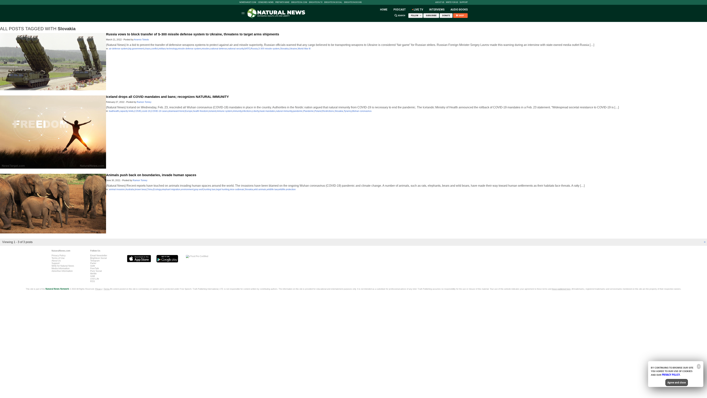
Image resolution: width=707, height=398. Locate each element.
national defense (218, 48)
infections (247, 111)
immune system (224, 111)
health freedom (200, 111)
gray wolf (198, 189)
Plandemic (308, 111)
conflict (154, 48)
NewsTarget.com (247, 2)
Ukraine (293, 48)
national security (236, 48)
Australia (129, 189)
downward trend (176, 111)
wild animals (260, 189)
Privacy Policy (59, 255)
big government (136, 48)
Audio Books (459, 9)
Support (464, 2)
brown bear (140, 189)
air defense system (118, 48)
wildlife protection (287, 189)
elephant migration (171, 189)
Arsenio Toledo (141, 39)
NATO (247, 48)
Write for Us (452, 2)
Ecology (157, 189)
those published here (561, 289)
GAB (92, 276)
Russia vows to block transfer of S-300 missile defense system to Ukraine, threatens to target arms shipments (192, 34)
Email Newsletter (98, 255)
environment (187, 189)
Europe (188, 111)
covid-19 (146, 111)
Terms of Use (58, 258)
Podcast (399, 9)
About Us (439, 2)
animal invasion (117, 189)
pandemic (298, 111)
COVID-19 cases (159, 111)
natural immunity (284, 111)
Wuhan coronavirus (362, 111)
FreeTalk (94, 268)
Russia (254, 48)
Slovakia (284, 48)
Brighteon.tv (315, 2)
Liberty (255, 111)
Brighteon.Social (333, 2)
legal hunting (222, 189)
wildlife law (272, 189)
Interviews (436, 9)
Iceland (212, 111)
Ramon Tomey (144, 102)
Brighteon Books (353, 2)
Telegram (95, 260)
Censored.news (265, 2)
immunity (237, 111)
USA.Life (94, 278)
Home (383, 9)
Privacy (98, 289)
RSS (92, 281)
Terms (107, 289)
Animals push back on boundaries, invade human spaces (151, 175)
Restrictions (328, 111)
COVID (137, 111)
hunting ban (210, 189)
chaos (148, 48)
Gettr (92, 266)
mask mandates (267, 111)
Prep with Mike (282, 2)
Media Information (61, 268)
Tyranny (347, 111)
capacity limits (127, 111)
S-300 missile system (268, 48)
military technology (168, 48)
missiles (206, 48)
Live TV (418, 9)
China (150, 189)
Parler (93, 263)
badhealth (114, 111)
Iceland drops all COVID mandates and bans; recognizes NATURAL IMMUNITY (167, 97)
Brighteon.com (299, 2)
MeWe (93, 273)
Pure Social (96, 271)
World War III (304, 48)
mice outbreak (237, 189)
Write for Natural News (63, 266)
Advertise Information (62, 271)
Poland (318, 111)
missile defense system (189, 48)
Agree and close (676, 382)
